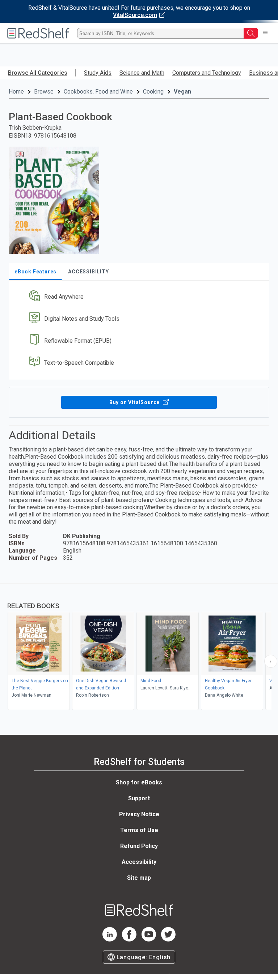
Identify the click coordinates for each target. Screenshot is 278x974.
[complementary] (139, 647)
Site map (139, 877)
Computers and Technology (206, 72)
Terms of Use (139, 830)
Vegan (182, 91)
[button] (138, 297)
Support (139, 798)
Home (16, 91)
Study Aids (97, 72)
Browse (44, 91)
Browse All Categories (37, 72)
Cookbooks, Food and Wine (98, 91)
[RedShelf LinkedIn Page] (109, 939)
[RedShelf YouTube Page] (149, 939)
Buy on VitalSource (135, 402)
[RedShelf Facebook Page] (129, 939)
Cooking (153, 91)
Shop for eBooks (139, 782)
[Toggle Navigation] (265, 33)
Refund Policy (139, 846)
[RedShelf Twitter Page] (168, 939)
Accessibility (139, 861)
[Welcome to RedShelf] (38, 33)
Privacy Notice (139, 814)
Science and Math (141, 72)
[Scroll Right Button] (270, 661)
